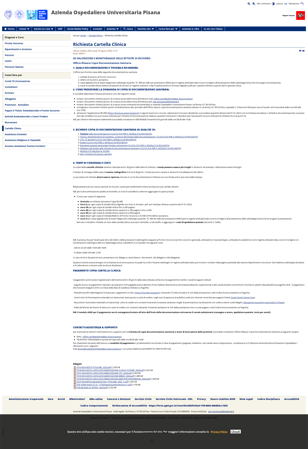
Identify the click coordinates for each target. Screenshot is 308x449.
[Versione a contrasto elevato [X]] (273, 4)
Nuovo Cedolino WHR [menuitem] (222, 399)
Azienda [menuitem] (111, 28)
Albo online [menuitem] (96, 399)
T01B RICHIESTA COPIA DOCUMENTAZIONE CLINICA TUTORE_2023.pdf (110, 370)
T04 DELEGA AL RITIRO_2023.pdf (92, 387)
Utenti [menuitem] (22, 28)
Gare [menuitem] (50, 399)
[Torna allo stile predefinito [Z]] (301, 4)
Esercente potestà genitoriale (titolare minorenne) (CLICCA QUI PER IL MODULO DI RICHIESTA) (125, 145)
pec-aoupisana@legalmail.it (166, 101)
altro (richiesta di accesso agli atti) (96, 154)
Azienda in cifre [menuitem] (190, 28)
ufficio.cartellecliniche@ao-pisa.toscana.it (173, 98)
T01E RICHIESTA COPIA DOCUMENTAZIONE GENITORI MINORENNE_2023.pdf (113, 378)
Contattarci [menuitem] (11, 86)
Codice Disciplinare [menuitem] (268, 399)
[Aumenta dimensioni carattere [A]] (254, 4)
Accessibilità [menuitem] (291, 399)
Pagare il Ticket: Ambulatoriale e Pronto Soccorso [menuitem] (32, 110)
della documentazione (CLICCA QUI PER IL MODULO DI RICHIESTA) (116, 133)
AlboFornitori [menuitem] (77, 399)
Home (83, 35)
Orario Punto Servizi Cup (242, 297)
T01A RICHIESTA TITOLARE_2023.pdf (94, 367)
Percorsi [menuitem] (9, 55)
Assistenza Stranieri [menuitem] (16, 134)
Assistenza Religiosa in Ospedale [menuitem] (23, 140)
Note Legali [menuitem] (246, 399)
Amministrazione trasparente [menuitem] (26, 399)
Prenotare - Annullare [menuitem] (17, 104)
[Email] (303, 50)
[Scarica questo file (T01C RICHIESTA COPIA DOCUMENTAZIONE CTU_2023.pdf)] (75, 373)
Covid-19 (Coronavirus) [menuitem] (17, 81)
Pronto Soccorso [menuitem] (14, 43)
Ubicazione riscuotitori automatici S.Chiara (263, 302)
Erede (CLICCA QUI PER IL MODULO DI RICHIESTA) (104, 142)
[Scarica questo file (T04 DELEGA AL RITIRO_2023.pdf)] (75, 387)
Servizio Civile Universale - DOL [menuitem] (174, 399)
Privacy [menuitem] (201, 399)
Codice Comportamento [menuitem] (94, 405)
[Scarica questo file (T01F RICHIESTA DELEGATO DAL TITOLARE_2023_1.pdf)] (75, 381)
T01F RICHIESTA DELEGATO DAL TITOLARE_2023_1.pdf (102, 381)
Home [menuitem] (11, 28)
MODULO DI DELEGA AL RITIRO (95, 151)
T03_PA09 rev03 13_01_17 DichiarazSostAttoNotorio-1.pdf (104, 384)
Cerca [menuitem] (130, 28)
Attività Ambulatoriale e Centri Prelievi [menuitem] (26, 116)
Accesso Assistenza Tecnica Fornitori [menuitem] (25, 146)
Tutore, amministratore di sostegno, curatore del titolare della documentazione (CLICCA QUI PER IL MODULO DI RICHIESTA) (139, 136)
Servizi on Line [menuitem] (42, 28)
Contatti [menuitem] (97, 28)
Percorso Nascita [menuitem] (14, 66)
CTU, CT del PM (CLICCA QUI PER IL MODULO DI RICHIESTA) (108, 139)
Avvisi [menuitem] (61, 399)
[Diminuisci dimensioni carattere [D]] (249, 4)
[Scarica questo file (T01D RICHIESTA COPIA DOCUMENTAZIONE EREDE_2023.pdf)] (75, 376)
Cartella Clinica (95, 35)
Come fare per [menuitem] (166, 28)
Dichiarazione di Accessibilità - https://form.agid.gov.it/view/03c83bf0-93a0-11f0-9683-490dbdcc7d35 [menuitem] (170, 405)
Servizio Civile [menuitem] (143, 399)
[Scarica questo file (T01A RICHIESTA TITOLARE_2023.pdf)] (75, 367)
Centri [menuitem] (8, 60)
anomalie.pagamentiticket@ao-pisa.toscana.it (99, 348)
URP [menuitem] (60, 28)
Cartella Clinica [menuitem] (13, 128)
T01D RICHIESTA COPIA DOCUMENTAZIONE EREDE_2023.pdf (105, 376)
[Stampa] (300, 50)
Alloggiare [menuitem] (10, 98)
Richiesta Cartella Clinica (99, 44)
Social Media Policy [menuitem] (77, 28)
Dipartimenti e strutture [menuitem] (18, 49)
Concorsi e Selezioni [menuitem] (118, 399)
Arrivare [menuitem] (9, 92)
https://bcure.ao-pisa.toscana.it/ (123, 113)
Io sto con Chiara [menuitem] (213, 28)
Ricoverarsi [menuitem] (11, 122)
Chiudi (235, 431)
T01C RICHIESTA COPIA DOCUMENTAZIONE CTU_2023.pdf (104, 373)
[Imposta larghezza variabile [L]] (285, 4)
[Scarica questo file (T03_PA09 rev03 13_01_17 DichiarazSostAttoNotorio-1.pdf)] (75, 384)
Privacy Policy (219, 431)
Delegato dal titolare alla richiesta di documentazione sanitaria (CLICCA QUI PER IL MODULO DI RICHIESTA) (130, 148)
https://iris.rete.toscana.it (147, 292)
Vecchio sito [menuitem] (144, 28)
